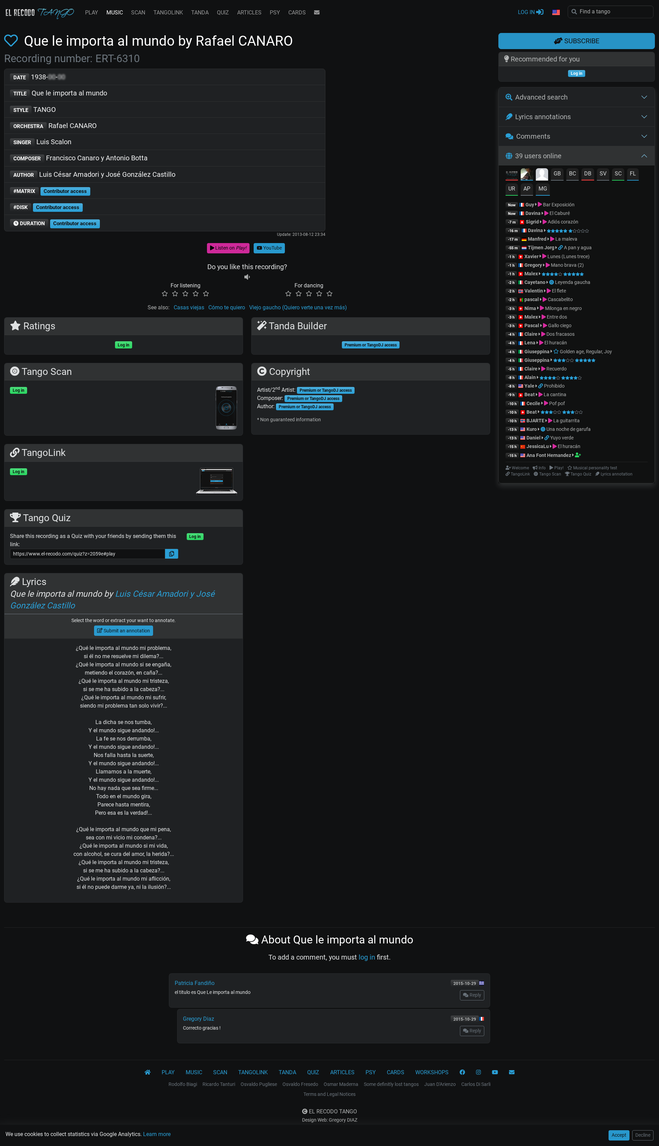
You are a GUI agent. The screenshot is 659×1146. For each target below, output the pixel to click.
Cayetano (534, 282)
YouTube (272, 248)
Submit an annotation (126, 630)
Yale (529, 386)
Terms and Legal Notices (329, 1094)
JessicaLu (538, 446)
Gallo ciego (559, 325)
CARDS (297, 12)
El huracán (555, 342)
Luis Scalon (42, 142)
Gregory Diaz (198, 1019)
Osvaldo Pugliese (259, 1084)
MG (543, 188)
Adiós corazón (562, 222)
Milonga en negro (563, 308)
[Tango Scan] (552, 282)
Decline (642, 1135)
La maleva (565, 239)
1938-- (39, 77)
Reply (475, 995)
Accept (619, 1135)
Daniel (534, 437)
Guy (529, 204)
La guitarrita (566, 420)
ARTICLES (249, 12)
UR (511, 188)
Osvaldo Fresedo (300, 1084)
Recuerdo (556, 368)
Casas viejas (189, 307)
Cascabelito (560, 299)
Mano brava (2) (567, 265)
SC (618, 173)
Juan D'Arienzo (440, 1084)
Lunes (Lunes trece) (568, 256)
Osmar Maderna (341, 1084)
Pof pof (556, 403)
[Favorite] (12, 41)
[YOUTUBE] (495, 1072)
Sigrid (532, 222)
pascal (531, 299)
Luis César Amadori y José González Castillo (94, 174)
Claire (530, 334)
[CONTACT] (317, 13)
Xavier (532, 256)
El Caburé (559, 213)
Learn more (157, 1134)
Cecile (533, 403)
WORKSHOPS (432, 1072)
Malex (531, 273)
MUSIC (114, 12)
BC (572, 173)
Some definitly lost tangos (391, 1084)
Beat (529, 394)
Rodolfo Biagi (183, 1084)
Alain (530, 377)
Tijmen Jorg (541, 247)
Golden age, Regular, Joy (585, 351)
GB (557, 173)
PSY (275, 12)
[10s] (247, 277)
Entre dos (556, 317)
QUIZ (223, 12)
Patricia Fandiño (195, 983)
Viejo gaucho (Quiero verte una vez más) (298, 307)
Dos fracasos (560, 334)
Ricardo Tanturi (219, 1084)
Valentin (533, 291)
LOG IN (527, 12)
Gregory (533, 265)
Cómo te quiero (226, 307)
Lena (529, 342)
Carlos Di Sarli (475, 1084)
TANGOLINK (168, 12)
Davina (533, 213)
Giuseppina (537, 351)
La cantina (554, 394)
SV (603, 173)
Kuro (532, 429)
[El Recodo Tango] (147, 1072)
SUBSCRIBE (581, 41)
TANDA (200, 12)
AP (526, 188)
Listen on (230, 248)
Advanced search (541, 97)
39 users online (538, 156)
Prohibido (554, 386)
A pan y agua (578, 247)
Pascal (531, 325)
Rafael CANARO (55, 126)
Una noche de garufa (568, 429)
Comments (533, 136)
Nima (530, 308)
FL (633, 173)
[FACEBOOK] (462, 1072)
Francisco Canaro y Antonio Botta (80, 158)
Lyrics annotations (543, 117)
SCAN (138, 12)
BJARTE (535, 420)
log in (367, 957)
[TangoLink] (561, 247)
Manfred (537, 239)
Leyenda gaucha (572, 282)
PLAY (91, 12)
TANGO (34, 109)
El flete (558, 291)
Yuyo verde (562, 437)
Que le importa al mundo (60, 93)
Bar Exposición (558, 204)
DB (587, 173)
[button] (556, 12)
